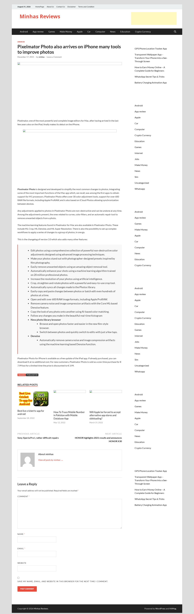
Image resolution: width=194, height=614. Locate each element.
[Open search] (175, 31)
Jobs (137, 159)
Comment (23, 496)
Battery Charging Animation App (151, 82)
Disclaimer (71, 7)
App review (38, 31)
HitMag (172, 608)
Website (21, 563)
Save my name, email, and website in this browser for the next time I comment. (62, 581)
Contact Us (60, 7)
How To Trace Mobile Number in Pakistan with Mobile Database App (69, 415)
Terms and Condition (86, 7)
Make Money (66, 31)
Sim (136, 176)
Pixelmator (32, 375)
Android (24, 31)
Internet (139, 153)
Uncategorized (142, 182)
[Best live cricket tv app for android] (33, 399)
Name (21, 534)
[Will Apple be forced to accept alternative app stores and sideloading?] (105, 400)
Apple (80, 31)
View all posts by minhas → (50, 459)
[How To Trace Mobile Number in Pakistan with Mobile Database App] (70, 400)
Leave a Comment (54, 57)
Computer (100, 31)
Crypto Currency (143, 31)
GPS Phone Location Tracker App (151, 48)
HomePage (39, 7)
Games (51, 31)
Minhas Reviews (40, 16)
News (112, 31)
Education (125, 31)
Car (89, 31)
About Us (50, 7)
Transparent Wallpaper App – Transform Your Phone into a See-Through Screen (151, 58)
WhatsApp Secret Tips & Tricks (149, 76)
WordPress (160, 608)
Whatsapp (140, 188)
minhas (42, 57)
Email (21, 548)
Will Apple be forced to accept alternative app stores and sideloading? (105, 415)
